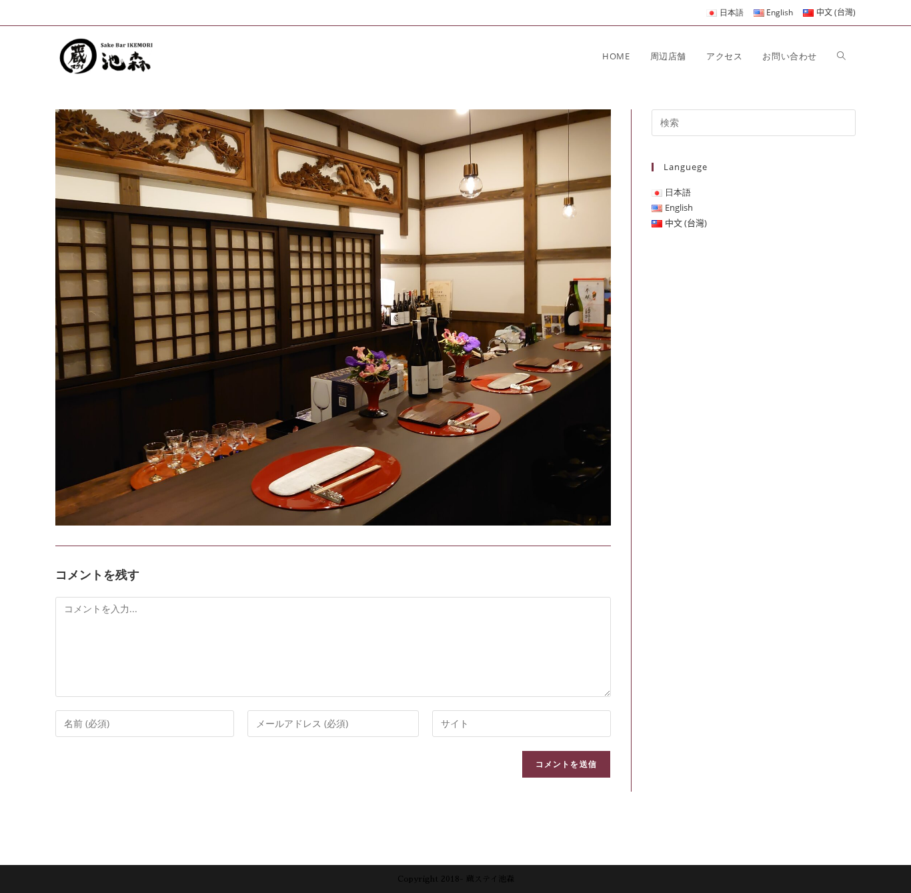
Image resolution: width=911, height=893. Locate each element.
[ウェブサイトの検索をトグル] (841, 56)
